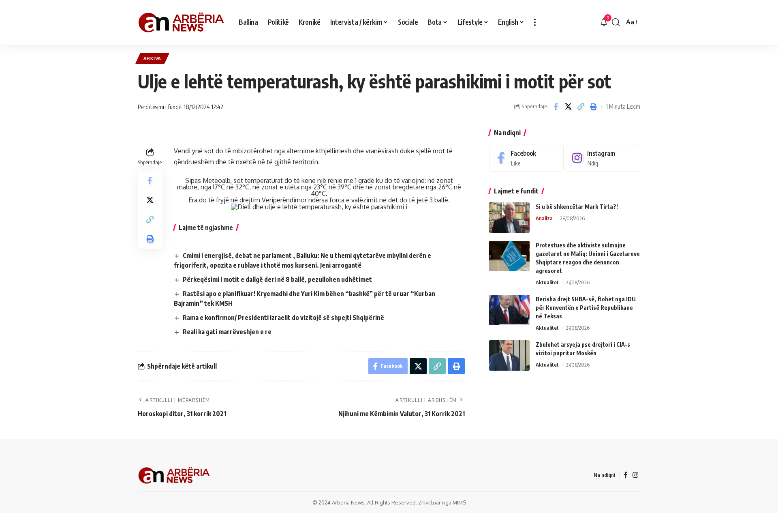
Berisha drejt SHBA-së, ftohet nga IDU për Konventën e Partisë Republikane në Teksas (586, 308)
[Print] (593, 106)
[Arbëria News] (182, 22)
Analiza (544, 218)
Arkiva (152, 58)
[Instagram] (603, 158)
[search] (616, 22)
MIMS (459, 502)
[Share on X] (568, 106)
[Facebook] (526, 158)
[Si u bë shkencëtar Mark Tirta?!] (509, 217)
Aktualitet (547, 282)
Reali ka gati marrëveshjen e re (227, 332)
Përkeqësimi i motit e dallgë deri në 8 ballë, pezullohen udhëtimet (277, 279)
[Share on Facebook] (555, 106)
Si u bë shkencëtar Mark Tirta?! (577, 206)
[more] (535, 22)
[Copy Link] (580, 106)
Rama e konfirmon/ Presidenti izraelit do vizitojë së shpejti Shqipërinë (283, 317)
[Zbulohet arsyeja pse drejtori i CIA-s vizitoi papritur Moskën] (509, 355)
